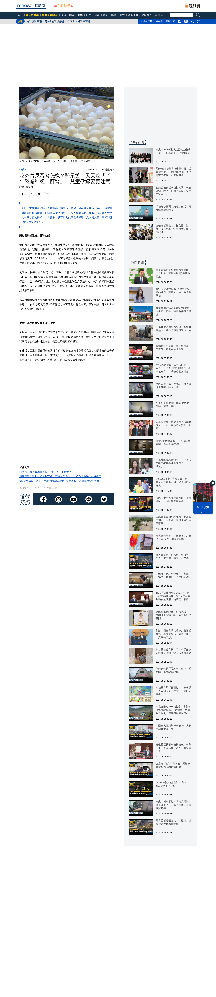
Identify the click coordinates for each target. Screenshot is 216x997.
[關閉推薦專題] (212, 483)
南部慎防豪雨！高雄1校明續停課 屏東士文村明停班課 (58, 20)
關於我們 (170, 21)
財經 (80, 15)
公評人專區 (147, 21)
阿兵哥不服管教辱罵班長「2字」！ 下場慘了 (45, 472)
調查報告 (133, 15)
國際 (71, 15)
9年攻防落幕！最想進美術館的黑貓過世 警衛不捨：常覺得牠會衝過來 (59, 481)
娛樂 (113, 15)
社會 (88, 15)
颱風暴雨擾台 (50, 15)
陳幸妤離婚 (32, 15)
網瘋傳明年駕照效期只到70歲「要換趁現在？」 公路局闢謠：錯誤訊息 (60, 476)
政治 (63, 15)
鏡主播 (159, 21)
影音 (20, 15)
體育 (105, 15)
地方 (122, 15)
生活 (97, 15)
